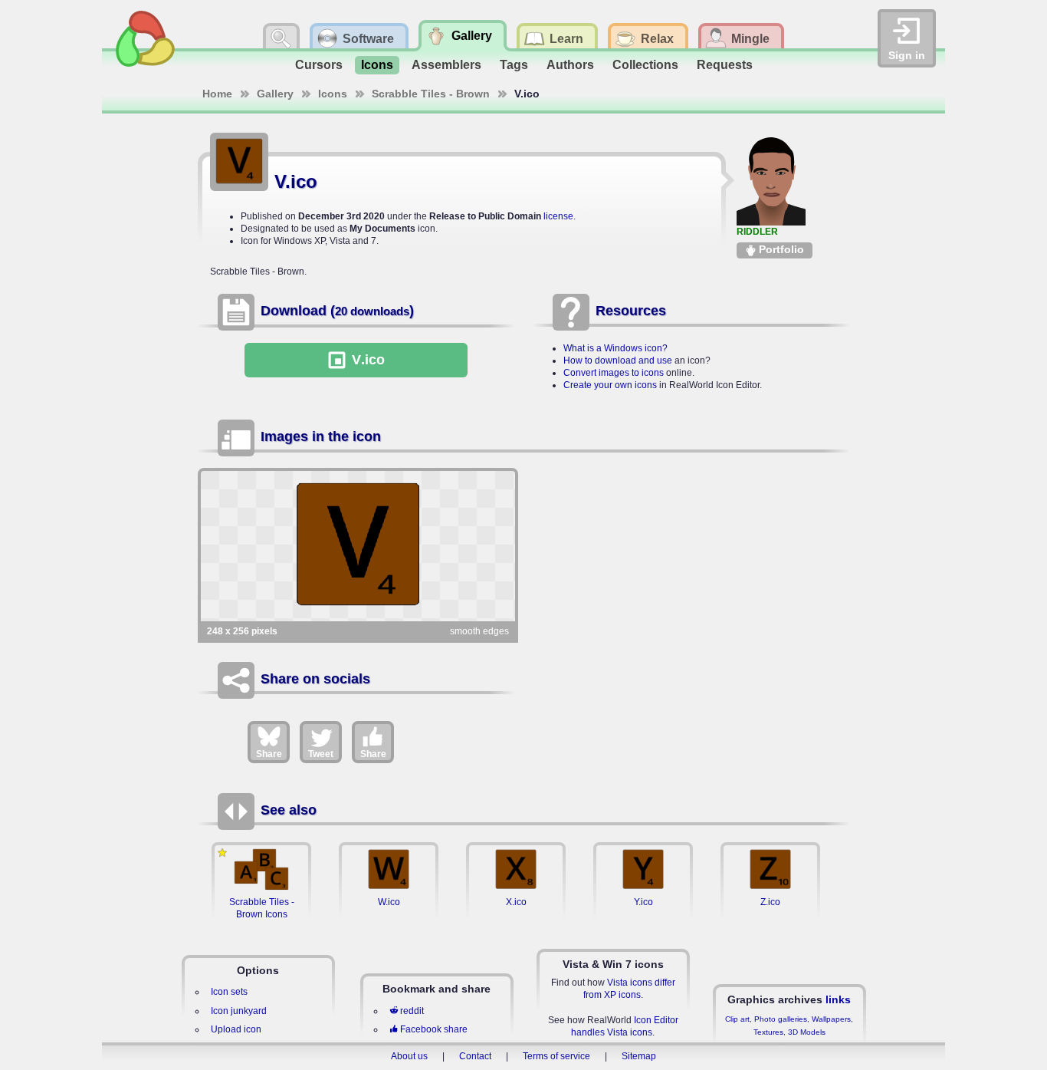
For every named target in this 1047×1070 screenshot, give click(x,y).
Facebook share (434, 1029)
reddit (412, 1011)
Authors (570, 64)
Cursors (319, 64)
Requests (725, 64)
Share (269, 754)
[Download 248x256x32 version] (357, 546)
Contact (475, 1056)
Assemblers (446, 64)
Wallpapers (831, 1019)
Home (217, 93)
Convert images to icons (613, 372)
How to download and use (617, 360)
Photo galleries (780, 1019)
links (838, 999)
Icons (377, 64)
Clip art (737, 1019)
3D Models (806, 1032)
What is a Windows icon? (615, 348)
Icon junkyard (239, 1011)
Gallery (275, 93)
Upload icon (236, 1029)
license (558, 216)
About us (409, 1056)
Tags (514, 64)
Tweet (320, 754)
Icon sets (229, 991)
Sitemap (639, 1056)
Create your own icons (610, 385)
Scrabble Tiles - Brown (431, 93)
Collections (645, 64)
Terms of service (556, 1056)
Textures (768, 1032)
